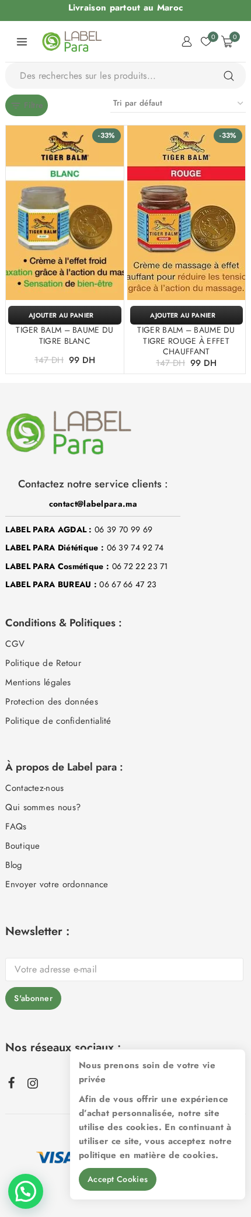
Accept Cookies (118, 1179)
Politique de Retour (43, 663)
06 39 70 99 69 (123, 529)
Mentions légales (38, 682)
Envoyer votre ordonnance (56, 884)
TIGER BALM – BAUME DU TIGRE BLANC (64, 335)
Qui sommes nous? (43, 807)
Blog (13, 865)
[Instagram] (33, 1083)
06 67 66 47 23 (127, 584)
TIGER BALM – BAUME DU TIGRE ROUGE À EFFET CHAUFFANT (186, 340)
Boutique (22, 845)
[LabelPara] (72, 41)
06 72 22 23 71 (140, 566)
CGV (15, 643)
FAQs (15, 826)
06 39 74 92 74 (135, 547)
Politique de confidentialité (58, 720)
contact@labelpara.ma (93, 504)
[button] (64, 315)
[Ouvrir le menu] (22, 41)
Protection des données (51, 701)
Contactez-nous (34, 788)
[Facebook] (12, 1082)
